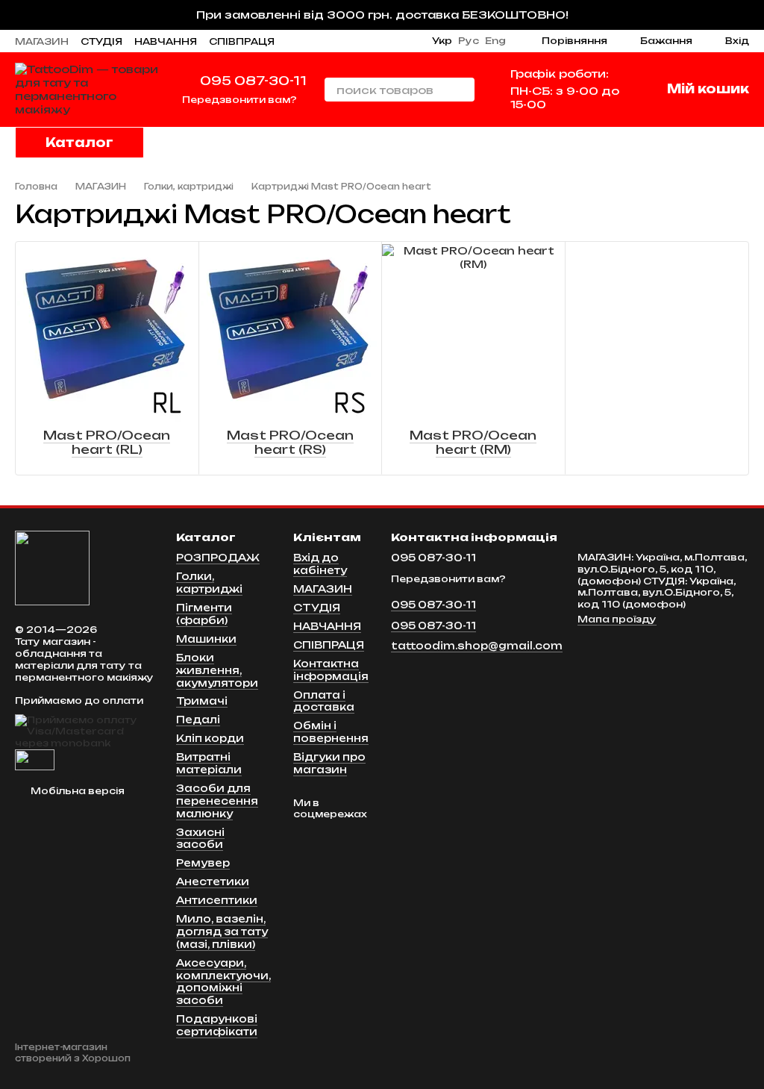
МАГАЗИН (42, 41)
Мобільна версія (76, 790)
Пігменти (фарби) (204, 614)
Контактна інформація (331, 670)
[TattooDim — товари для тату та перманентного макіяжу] (52, 567)
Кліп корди (210, 738)
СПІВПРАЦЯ (242, 41)
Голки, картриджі (209, 582)
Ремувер (203, 863)
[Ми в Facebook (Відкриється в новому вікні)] (393, 41)
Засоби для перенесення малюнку (217, 801)
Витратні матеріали (209, 763)
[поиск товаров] (463, 90)
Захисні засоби (200, 838)
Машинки (206, 639)
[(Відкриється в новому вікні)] (34, 758)
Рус (468, 41)
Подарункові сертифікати (216, 1025)
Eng (495, 41)
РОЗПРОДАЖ (218, 558)
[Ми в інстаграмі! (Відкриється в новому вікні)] (375, 41)
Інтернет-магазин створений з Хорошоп (73, 1052)
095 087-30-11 (253, 81)
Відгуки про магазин (329, 763)
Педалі (198, 720)
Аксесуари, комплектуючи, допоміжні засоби (223, 982)
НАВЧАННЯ (165, 41)
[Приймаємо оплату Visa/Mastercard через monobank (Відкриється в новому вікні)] (84, 731)
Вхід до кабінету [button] (320, 564)
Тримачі (202, 701)
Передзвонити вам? (239, 99)
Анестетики (212, 881)
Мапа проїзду (617, 619)
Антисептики (216, 900)
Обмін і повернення (331, 732)
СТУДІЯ (101, 41)
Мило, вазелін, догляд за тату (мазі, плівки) (222, 931)
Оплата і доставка (323, 701)
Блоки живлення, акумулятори (217, 670)
